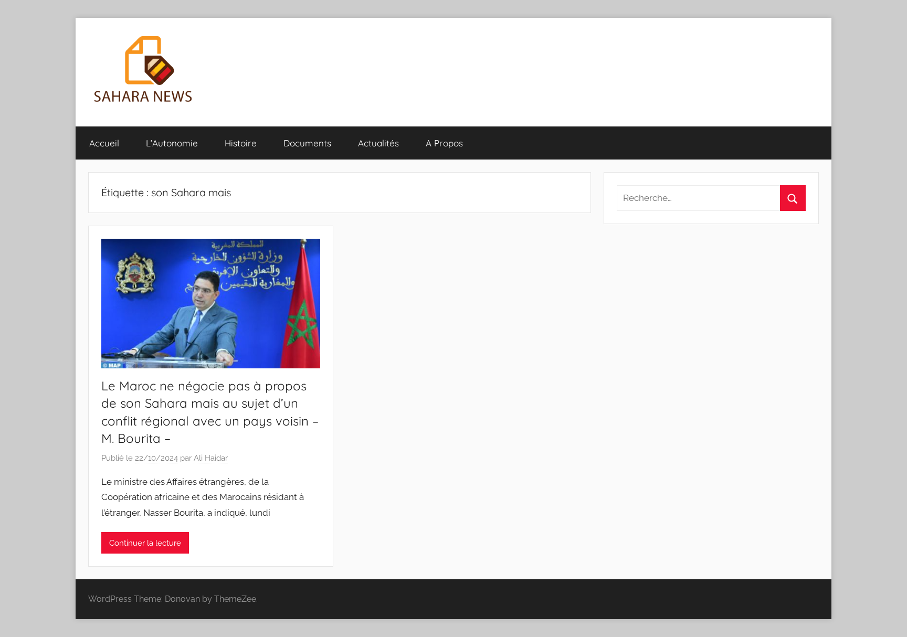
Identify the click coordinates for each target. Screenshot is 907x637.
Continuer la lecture (145, 543)
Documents (307, 142)
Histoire (241, 142)
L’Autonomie (172, 142)
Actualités (378, 142)
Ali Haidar (211, 458)
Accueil (104, 142)
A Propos (444, 142)
